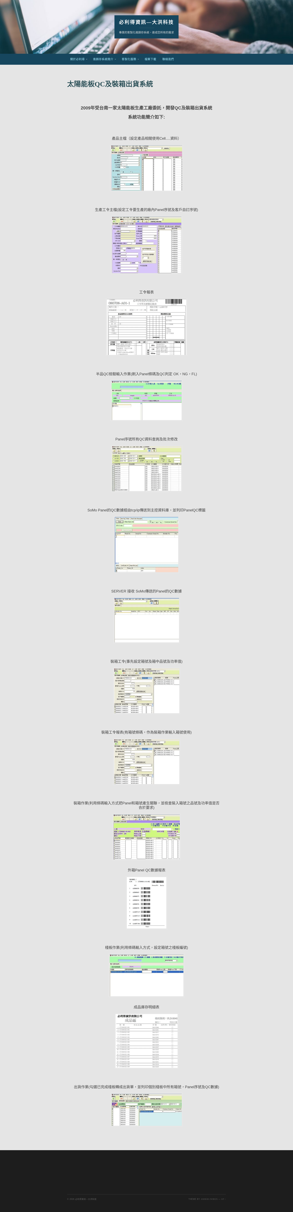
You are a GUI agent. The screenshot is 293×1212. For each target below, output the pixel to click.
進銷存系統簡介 (103, 59)
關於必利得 (77, 59)
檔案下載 (150, 59)
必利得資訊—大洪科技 (146, 22)
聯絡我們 (168, 59)
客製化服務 (129, 59)
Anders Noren (209, 1199)
